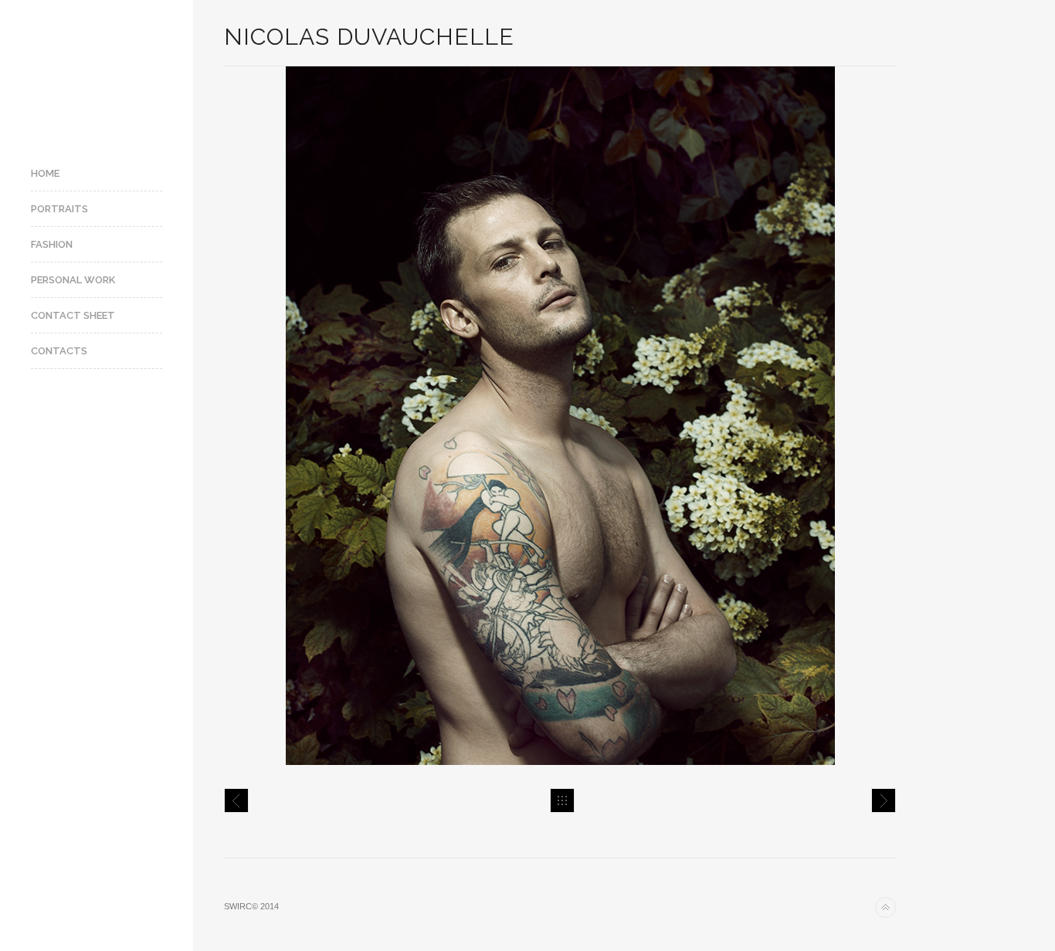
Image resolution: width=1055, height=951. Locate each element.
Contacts (59, 351)
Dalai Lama (236, 800)
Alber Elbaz (883, 800)
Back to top (885, 907)
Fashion (52, 244)
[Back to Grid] (562, 800)
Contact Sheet (73, 315)
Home (45, 173)
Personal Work (73, 280)
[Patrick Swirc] (96, 71)
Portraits (59, 209)
